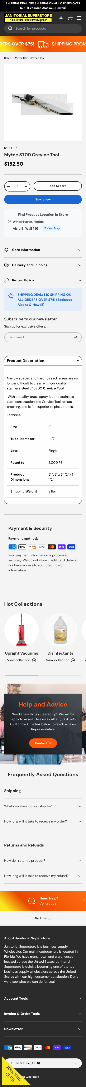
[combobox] (43, 28)
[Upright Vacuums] (21, 630)
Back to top (43, 918)
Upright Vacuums (21, 653)
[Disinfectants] (60, 630)
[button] (70, 18)
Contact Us (43, 743)
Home (7, 58)
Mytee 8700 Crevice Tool (29, 58)
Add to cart (57, 186)
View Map (53, 228)
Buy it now (43, 199)
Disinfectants (60, 653)
